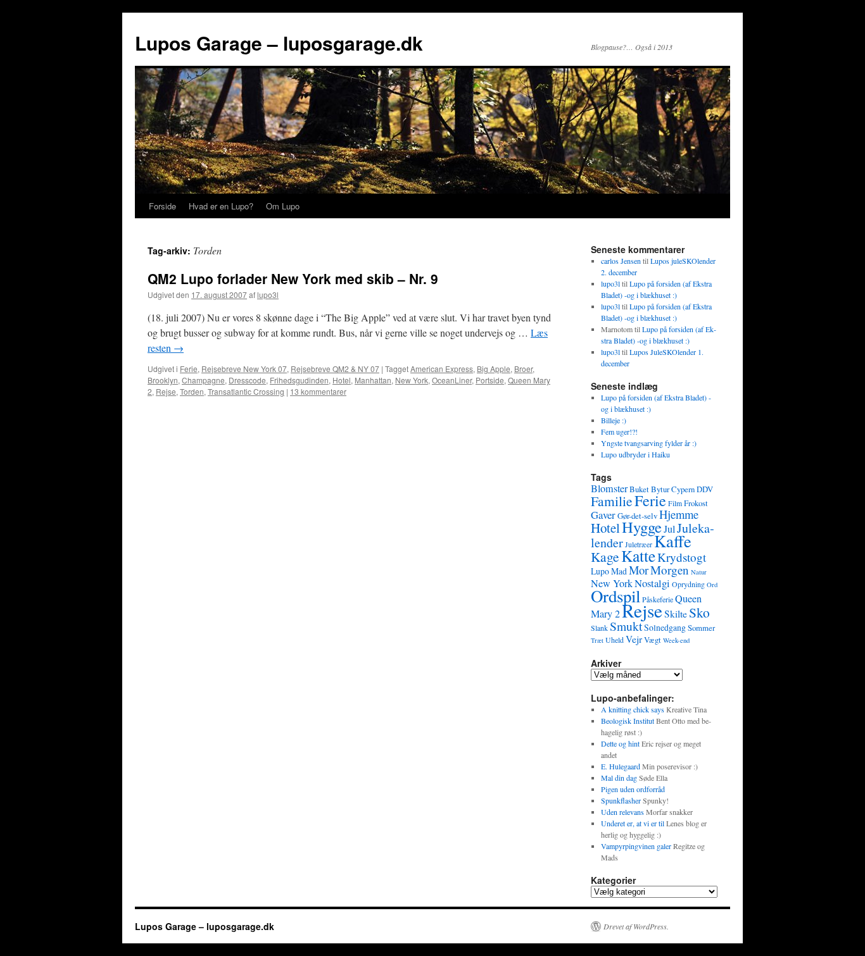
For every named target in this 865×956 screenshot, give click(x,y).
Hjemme (678, 514)
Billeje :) (613, 420)
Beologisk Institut (627, 721)
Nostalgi (652, 583)
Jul (669, 529)
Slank (599, 628)
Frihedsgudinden (299, 380)
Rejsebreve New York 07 (244, 368)
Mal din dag (619, 778)
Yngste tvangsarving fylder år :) (649, 443)
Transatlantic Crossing (246, 391)
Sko (699, 612)
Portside (490, 380)
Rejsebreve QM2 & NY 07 (335, 368)
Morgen (669, 570)
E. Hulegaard (620, 766)
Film (675, 503)
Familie (612, 501)
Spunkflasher (621, 800)
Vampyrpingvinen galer (636, 846)
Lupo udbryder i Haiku (635, 454)
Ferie (189, 368)
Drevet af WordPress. (636, 926)
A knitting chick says (632, 709)
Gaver (603, 514)
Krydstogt (681, 557)
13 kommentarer (318, 391)
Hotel (341, 380)
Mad (619, 571)
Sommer (701, 627)
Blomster (609, 488)
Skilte (675, 613)
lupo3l (268, 294)
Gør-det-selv (637, 515)
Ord (712, 584)
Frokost (696, 503)
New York (411, 380)
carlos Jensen (621, 261)
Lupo (600, 571)
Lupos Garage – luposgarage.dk (279, 42)
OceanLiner (452, 380)
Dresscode (247, 380)
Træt (597, 640)
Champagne (203, 380)
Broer (523, 368)
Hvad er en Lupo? (221, 206)
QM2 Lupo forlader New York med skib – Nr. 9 (293, 278)
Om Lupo (283, 206)
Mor (638, 570)
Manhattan (373, 380)
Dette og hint (620, 743)
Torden (192, 391)
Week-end (676, 640)
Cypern (683, 489)
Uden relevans (622, 812)
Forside (162, 206)
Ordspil (615, 596)
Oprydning (688, 584)
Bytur (660, 489)
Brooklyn (163, 380)
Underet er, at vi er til (632, 823)
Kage (605, 556)
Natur (699, 572)
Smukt (626, 626)
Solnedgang (665, 627)
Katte (638, 555)
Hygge (642, 526)
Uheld (614, 640)
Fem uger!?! (619, 431)
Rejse (166, 391)
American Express (441, 368)
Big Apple (493, 368)
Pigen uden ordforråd (633, 789)
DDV (705, 489)
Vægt (652, 639)
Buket (639, 489)
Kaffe (672, 541)
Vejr (634, 639)
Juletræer (638, 544)
